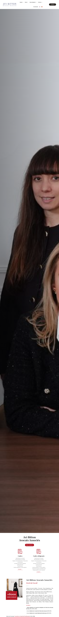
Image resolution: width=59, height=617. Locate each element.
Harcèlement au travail (20, 558)
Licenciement (20, 562)
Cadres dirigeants (32, 2)
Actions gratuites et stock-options (20, 567)
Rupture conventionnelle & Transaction (20, 560)
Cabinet (21, 2)
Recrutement (35, 6)
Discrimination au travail (20, 559)
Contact (52, 4)
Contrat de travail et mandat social (39, 568)
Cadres (26, 2)
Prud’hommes (20, 566)
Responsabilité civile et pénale (39, 569)
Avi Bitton (28, 605)
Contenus (39, 2)
